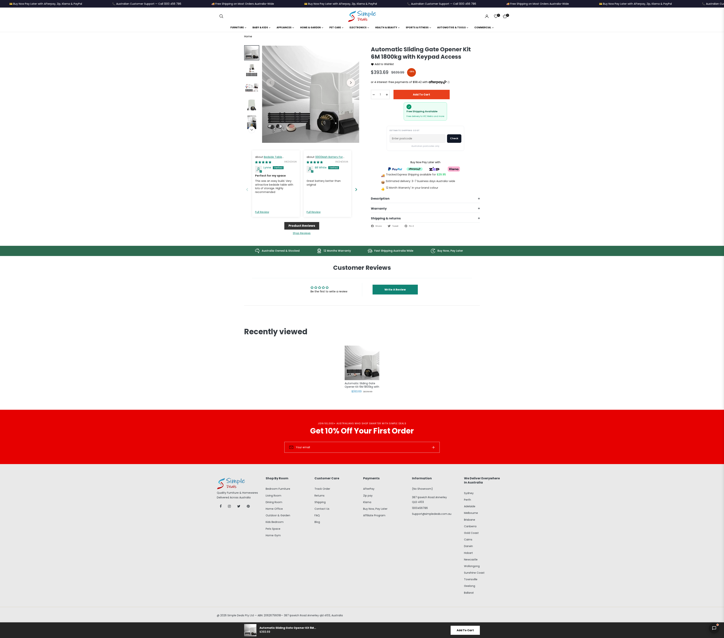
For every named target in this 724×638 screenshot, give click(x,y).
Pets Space (273, 529)
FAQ (317, 515)
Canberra (470, 526)
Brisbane (469, 520)
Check (454, 138)
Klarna (367, 502)
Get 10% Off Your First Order (362, 431)
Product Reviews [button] (301, 226)
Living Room (273, 495)
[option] (310, 94)
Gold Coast (471, 533)
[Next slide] (356, 189)
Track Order (322, 489)
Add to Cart (465, 630)
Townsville (470, 579)
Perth (467, 500)
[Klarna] (453, 169)
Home (248, 36)
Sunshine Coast (474, 573)
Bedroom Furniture (278, 489)
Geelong (469, 586)
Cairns (468, 539)
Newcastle (471, 559)
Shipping (320, 502)
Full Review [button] (262, 212)
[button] (221, 16)
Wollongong (472, 566)
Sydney (469, 493)
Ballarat (469, 593)
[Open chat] (714, 628)
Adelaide (469, 506)
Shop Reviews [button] (302, 233)
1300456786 (420, 508)
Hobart (468, 553)
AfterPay (368, 489)
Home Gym (273, 535)
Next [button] (351, 82)
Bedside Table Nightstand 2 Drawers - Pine (273, 159)
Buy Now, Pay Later (375, 509)
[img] (263, 162)
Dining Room (274, 502)
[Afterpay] (414, 169)
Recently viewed (275, 331)
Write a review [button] (395, 289)
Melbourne (471, 513)
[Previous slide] (247, 189)
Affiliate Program (374, 515)
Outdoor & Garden (278, 515)
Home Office (274, 509)
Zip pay (368, 495)
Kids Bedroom (275, 522)
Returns (319, 495)
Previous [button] (270, 82)
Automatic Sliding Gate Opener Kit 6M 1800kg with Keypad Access (362, 385)
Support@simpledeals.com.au (431, 514)
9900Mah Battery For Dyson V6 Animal (325, 159)
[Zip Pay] (434, 169)
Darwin (468, 546)
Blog (317, 522)
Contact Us (321, 509)
